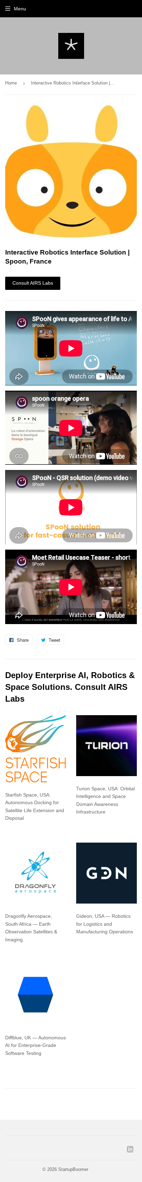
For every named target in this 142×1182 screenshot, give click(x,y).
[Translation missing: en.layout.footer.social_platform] (130, 1151)
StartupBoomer (73, 1169)
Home (11, 83)
